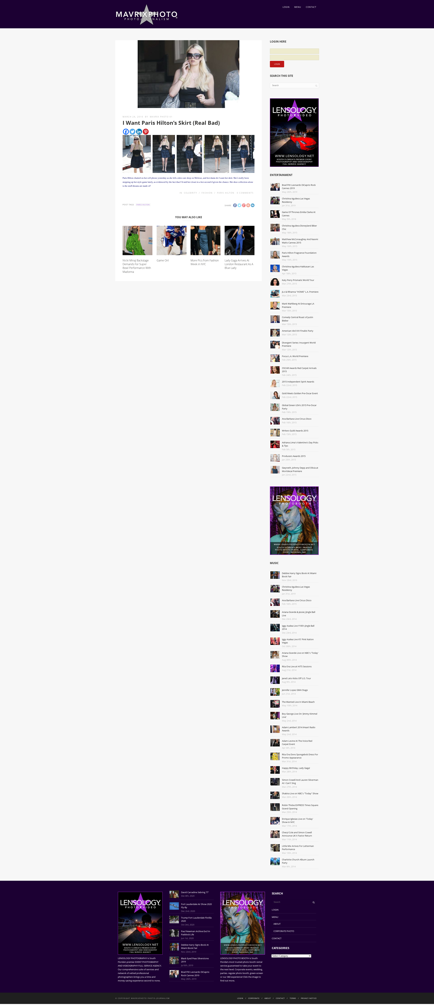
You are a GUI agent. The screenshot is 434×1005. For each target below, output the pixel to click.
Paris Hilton (225, 192)
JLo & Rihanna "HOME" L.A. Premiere (300, 291)
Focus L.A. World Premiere (295, 356)
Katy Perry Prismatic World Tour (298, 280)
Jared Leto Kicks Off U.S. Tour (296, 678)
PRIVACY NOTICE (309, 998)
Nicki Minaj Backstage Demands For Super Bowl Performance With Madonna (137, 266)
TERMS (293, 998)
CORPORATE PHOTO (283, 931)
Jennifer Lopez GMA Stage (295, 690)
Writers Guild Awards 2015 (295, 430)
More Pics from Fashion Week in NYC (205, 262)
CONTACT (311, 7)
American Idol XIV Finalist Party (297, 330)
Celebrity (190, 192)
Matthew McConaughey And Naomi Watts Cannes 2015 (300, 241)
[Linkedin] (139, 132)
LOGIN (286, 7)
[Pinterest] (146, 132)
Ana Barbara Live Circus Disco (296, 418)
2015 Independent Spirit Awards (298, 381)
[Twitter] (132, 132)
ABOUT (277, 923)
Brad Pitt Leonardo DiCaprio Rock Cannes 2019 (195, 973)
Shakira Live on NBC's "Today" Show (300, 793)
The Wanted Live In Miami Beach (298, 701)
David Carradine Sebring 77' (195, 892)
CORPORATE (254, 998)
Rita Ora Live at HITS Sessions (297, 666)
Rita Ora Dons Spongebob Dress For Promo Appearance (300, 756)
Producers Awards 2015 (293, 456)
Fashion (207, 192)
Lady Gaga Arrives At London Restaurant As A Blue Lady (239, 264)
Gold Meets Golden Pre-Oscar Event (300, 393)
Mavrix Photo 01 (161, 116)
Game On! (163, 260)
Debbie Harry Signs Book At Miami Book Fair (195, 946)
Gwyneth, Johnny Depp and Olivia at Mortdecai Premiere (300, 469)
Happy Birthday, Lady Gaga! (296, 768)
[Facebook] (126, 132)
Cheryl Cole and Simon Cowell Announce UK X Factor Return (297, 834)
